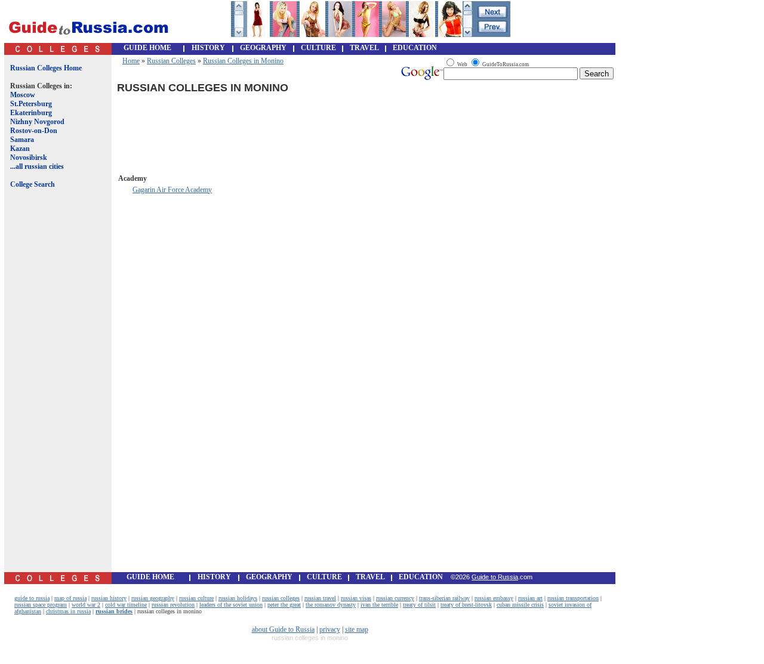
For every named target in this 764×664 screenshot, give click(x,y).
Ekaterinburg (31, 113)
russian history (109, 598)
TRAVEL (364, 48)
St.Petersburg (31, 104)
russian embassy (494, 598)
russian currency (395, 598)
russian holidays (237, 598)
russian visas (356, 598)
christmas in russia (68, 611)
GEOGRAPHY (263, 48)
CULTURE (318, 48)
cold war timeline (126, 604)
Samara (22, 139)
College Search (32, 184)
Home (131, 61)
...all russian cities (37, 166)
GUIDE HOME (147, 48)
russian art (530, 598)
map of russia (70, 598)
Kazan (20, 148)
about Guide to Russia (283, 629)
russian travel (320, 598)
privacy (329, 629)
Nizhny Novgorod (37, 122)
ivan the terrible (379, 604)
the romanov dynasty (331, 604)
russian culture (196, 598)
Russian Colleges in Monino (243, 61)
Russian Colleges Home (46, 68)
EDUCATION (415, 48)
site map (356, 629)
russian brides (114, 611)
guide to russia (32, 598)
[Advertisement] (55, 390)
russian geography (152, 598)
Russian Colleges (171, 61)
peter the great (284, 604)
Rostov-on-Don (33, 130)
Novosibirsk (28, 157)
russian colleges (281, 598)
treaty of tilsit (419, 604)
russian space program (40, 604)
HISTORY (208, 48)
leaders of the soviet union (231, 604)
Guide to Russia (495, 576)
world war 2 (86, 604)
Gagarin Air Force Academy (172, 190)
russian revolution (173, 604)
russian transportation (573, 598)
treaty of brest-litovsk (466, 604)
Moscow (22, 95)
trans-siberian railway (444, 598)
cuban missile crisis (520, 604)
